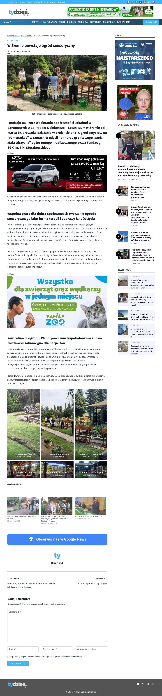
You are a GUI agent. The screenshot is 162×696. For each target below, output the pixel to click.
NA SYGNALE (109, 22)
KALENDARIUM (50, 22)
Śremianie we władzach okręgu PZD (88, 516)
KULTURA (71, 22)
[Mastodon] (153, 2)
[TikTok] (149, 2)
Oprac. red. (15, 51)
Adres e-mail (50, 649)
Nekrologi (38, 2)
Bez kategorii (13, 40)
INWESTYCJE (95, 22)
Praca (29, 2)
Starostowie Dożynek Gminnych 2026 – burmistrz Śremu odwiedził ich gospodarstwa (140, 192)
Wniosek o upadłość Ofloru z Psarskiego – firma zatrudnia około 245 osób (143, 317)
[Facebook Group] (140, 2)
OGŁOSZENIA (151, 22)
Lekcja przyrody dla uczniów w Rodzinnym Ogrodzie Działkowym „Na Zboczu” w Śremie (55, 518)
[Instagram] (136, 2)
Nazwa (12, 649)
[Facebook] (128, 2)
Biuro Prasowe (50, 2)
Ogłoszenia (12, 2)
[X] (143, 684)
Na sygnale (124, 156)
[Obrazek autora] (8, 51)
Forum (22, 2)
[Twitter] (132, 2)
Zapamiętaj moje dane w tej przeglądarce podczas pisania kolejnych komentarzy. (46, 657)
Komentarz (14, 612)
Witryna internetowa (87, 649)
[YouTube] (144, 2)
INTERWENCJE (123, 22)
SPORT (62, 22)
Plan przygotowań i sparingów (92, 581)
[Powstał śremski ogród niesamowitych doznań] (23, 506)
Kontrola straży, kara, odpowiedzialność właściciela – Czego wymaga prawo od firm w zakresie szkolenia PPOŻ (143, 255)
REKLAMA (61, 2)
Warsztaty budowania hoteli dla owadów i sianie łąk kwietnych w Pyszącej (31, 583)
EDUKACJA (83, 22)
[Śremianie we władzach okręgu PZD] (90, 506)
